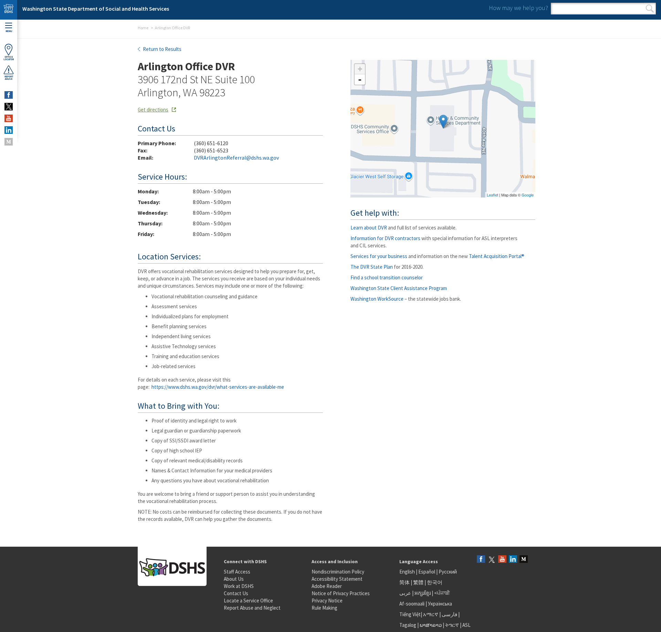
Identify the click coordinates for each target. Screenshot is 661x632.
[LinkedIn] (513, 560)
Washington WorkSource (376, 299)
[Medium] (523, 560)
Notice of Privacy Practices (341, 593)
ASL (466, 625)
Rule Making (324, 607)
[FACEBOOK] (8, 95)
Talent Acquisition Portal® (496, 256)
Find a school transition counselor (386, 277)
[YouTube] (502, 560)
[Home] (8, 10)
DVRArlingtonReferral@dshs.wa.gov (236, 157)
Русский (448, 571)
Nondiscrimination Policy (338, 571)
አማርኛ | (432, 614)
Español (426, 571)
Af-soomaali (411, 603)
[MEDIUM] (8, 142)
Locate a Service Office (248, 600)
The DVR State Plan (371, 267)
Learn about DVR (368, 227)
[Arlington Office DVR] (443, 122)
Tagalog (407, 625)
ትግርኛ (452, 625)
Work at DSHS (239, 586)
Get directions (153, 109)
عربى (405, 593)
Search (650, 8)
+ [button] (360, 69)
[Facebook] (481, 560)
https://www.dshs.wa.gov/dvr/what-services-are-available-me (217, 387)
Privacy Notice (327, 600)
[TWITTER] (8, 107)
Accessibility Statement (337, 579)
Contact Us (236, 593)
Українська (440, 603)
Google (528, 194)
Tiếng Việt (410, 614)
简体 (404, 582)
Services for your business (378, 256)
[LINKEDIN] (8, 130)
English (407, 571)
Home (143, 27)
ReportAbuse (8, 78)
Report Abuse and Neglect (252, 607)
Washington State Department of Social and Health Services (95, 8)
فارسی (449, 614)
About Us (234, 579)
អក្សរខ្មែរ (423, 593)
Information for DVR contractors (385, 238)
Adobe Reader (327, 586)
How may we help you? (518, 7)
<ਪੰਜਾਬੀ (442, 593)
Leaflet (492, 194)
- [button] (359, 79)
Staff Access (237, 571)
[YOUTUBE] (8, 118)
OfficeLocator (8, 58)
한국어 (434, 582)
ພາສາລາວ (431, 625)
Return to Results (161, 49)
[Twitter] (491, 560)
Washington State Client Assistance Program (398, 288)
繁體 (418, 582)
